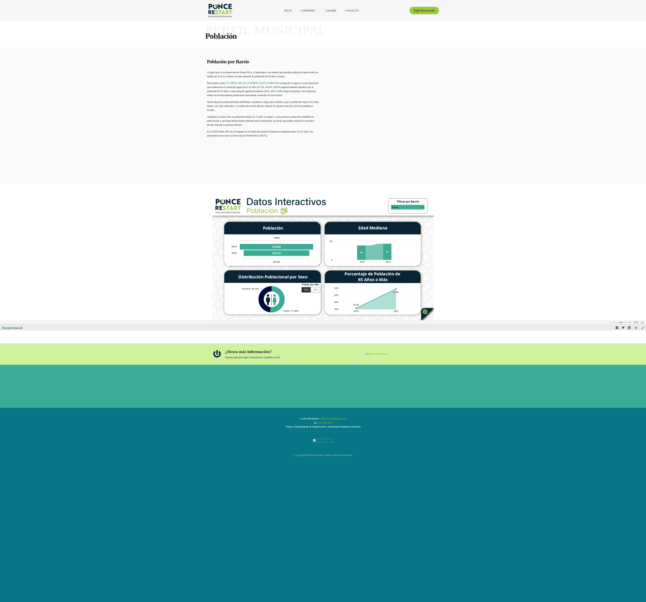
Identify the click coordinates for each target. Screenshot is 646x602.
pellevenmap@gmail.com (333, 418)
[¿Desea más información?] (217, 354)
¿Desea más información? (248, 351)
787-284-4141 (324, 422)
